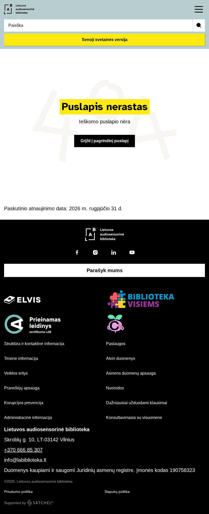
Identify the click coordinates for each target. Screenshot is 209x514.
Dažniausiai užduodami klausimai (136, 403)
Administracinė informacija (28, 417)
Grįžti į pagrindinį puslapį (104, 141)
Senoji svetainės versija (104, 39)
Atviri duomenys (120, 358)
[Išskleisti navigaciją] (199, 9)
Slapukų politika (117, 492)
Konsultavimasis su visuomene (134, 417)
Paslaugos (115, 343)
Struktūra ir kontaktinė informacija (34, 343)
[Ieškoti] (199, 25)
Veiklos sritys (16, 373)
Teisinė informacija (21, 358)
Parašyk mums (105, 270)
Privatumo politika (18, 492)
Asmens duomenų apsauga (131, 373)
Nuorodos (115, 388)
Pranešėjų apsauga (22, 388)
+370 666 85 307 (23, 450)
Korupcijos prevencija (23, 403)
